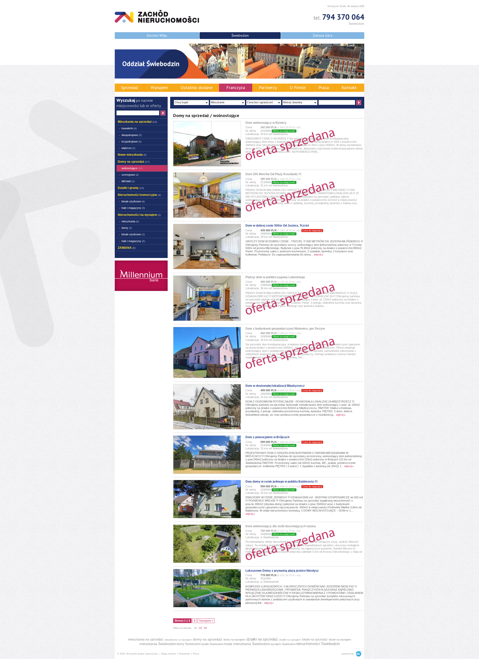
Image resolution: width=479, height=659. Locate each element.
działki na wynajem (290, 639)
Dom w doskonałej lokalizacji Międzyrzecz (275, 386)
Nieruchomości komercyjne (139, 195)
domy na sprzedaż (207, 639)
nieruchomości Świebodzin (318, 644)
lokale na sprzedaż (315, 639)
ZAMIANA (126, 248)
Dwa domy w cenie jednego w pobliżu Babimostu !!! (281, 481)
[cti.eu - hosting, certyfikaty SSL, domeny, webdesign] (358, 654)
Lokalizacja (252, 133)
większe (128, 147)
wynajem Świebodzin (283, 644)
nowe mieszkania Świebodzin (247, 644)
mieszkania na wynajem (178, 639)
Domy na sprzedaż (133, 161)
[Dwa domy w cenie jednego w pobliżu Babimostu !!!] (207, 517)
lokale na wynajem (340, 639)
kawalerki (129, 128)
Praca (323, 87)
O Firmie (298, 87)
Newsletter (184, 654)
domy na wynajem (234, 639)
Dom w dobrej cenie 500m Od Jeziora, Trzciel (277, 225)
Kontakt (349, 87)
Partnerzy (268, 87)
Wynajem (159, 87)
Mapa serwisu (168, 654)
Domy (126, 227)
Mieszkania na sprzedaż (137, 122)
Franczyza (235, 87)
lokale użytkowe (133, 201)
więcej (317, 254)
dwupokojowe (131, 134)
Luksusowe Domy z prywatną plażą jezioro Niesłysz (282, 570)
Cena (248, 127)
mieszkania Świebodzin (157, 644)
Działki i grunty (131, 188)
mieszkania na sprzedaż (145, 639)
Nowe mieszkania (132, 154)
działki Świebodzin (212, 644)
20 (200, 628)
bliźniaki (128, 181)
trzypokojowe (131, 141)
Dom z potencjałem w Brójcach (267, 437)
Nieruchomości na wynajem (139, 215)
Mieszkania (130, 221)
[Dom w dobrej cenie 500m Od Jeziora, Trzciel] (207, 268)
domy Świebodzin (189, 644)
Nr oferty (250, 130)
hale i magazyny (133, 207)
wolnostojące (131, 168)
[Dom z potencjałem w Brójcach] (207, 472)
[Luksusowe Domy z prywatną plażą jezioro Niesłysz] (207, 606)
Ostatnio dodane (197, 87)
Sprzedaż (129, 87)
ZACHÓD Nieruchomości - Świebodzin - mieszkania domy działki (157, 16)
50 (205, 628)
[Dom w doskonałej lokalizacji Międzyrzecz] (207, 428)
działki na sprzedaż (262, 639)
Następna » (206, 620)
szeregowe (130, 174)
